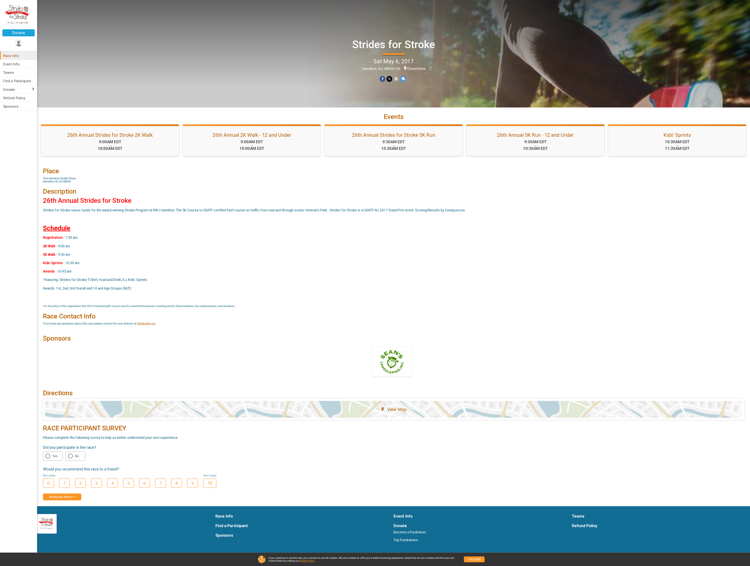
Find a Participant (17, 81)
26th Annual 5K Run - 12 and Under (535, 135)
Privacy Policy (307, 560)
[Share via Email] (396, 79)
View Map (397, 409)
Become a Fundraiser (410, 532)
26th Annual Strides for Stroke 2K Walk (110, 135)
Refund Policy (14, 98)
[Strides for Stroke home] (18, 15)
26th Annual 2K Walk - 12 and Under (251, 135)
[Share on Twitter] (389, 79)
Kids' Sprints (677, 135)
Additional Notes (60, 497)
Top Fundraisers (406, 540)
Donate (18, 32)
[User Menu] (18, 42)
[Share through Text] (403, 79)
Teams (8, 73)
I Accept (474, 559)
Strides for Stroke (393, 44)
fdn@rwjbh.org (146, 323)
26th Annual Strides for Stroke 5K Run (393, 135)
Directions (416, 68)
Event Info (11, 64)
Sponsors (11, 106)
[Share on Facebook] (382, 79)
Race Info (11, 56)
